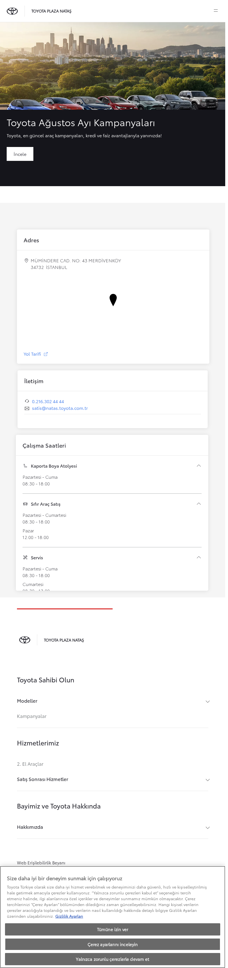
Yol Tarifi (36, 353)
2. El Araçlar (30, 764)
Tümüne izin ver (112, 929)
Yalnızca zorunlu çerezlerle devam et (112, 959)
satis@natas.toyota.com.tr (60, 408)
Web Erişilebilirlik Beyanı (41, 862)
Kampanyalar (31, 716)
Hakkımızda (30, 827)
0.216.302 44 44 (48, 401)
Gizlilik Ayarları (69, 916)
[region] (112, 917)
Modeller (27, 700)
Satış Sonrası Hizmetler (42, 779)
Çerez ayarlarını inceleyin (113, 944)
